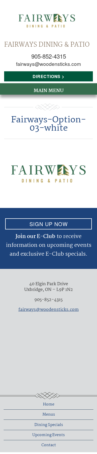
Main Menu (49, 91)
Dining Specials (48, 425)
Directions (47, 76)
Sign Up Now (48, 224)
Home (48, 404)
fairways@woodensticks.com (48, 63)
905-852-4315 (48, 56)
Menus (48, 414)
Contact (48, 445)
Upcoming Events (48, 435)
